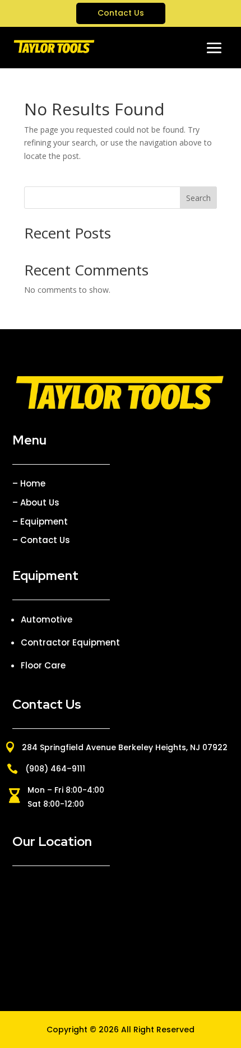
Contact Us (121, 12)
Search (198, 198)
